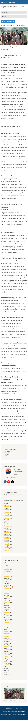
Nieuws (7, 452)
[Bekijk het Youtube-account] (8, 481)
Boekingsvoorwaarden (19, 711)
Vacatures (5, 711)
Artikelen (7, 454)
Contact (14, 717)
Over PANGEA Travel (10, 449)
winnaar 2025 (19, 500)
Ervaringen (4, 16)
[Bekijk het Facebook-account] (5, 481)
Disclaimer (10, 711)
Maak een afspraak (21, 714)
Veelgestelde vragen (6, 714)
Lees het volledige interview (10, 700)
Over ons (14, 714)
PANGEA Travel (5, 12)
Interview (7, 455)
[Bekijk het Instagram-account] (12, 481)
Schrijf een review (8, 21)
